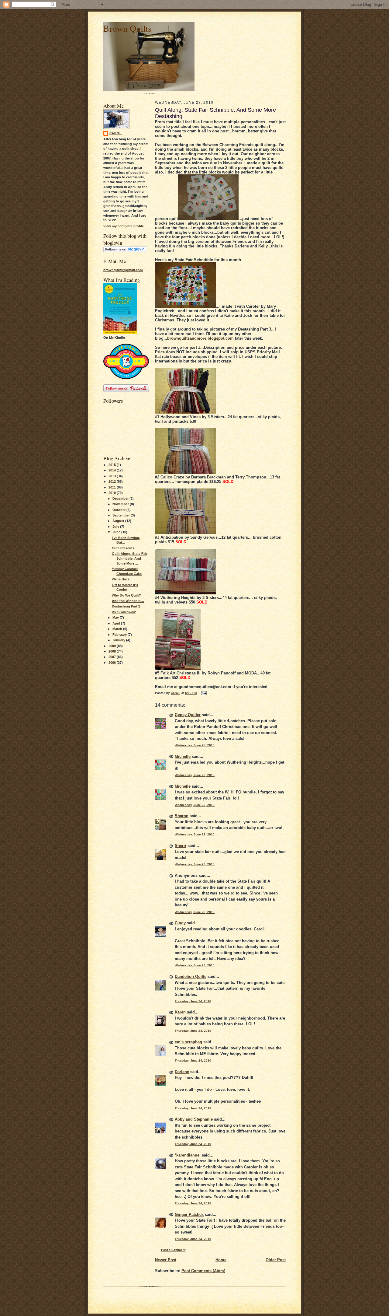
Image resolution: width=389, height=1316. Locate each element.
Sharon (181, 816)
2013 (112, 476)
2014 (112, 470)
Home (220, 1260)
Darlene (182, 1071)
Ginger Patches (189, 1214)
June (116, 532)
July (116, 526)
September (121, 515)
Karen (180, 1012)
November (121, 504)
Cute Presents (123, 548)
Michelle (183, 756)
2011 (112, 487)
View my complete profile (123, 226)
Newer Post (165, 1260)
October (119, 510)
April (116, 623)
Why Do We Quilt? (126, 595)
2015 (112, 465)
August (118, 521)
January (119, 640)
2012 (112, 481)
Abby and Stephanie (194, 1119)
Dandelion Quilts (190, 976)
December (120, 498)
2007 (112, 657)
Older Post (276, 1260)
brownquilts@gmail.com (123, 270)
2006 (112, 662)
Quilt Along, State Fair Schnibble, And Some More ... (129, 558)
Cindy (180, 923)
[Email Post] (204, 693)
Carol (115, 133)
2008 (112, 651)
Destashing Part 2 (126, 606)
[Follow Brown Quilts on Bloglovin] (125, 251)
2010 (112, 493)
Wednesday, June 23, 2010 (195, 745)
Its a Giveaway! (124, 612)
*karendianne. (188, 1155)
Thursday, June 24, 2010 (193, 1001)
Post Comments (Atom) (203, 1271)
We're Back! (121, 579)
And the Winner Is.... (128, 601)
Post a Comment (173, 1249)
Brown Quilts (127, 28)
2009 (112, 646)
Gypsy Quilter (188, 714)
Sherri (180, 845)
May (116, 617)
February (120, 634)
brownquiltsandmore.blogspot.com (200, 338)
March (117, 629)
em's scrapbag (188, 1042)
